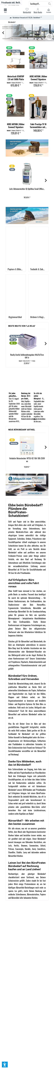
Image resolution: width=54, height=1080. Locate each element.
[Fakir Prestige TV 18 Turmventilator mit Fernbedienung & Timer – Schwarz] (38, 108)
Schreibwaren (21, 894)
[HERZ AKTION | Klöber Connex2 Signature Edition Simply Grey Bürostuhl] (38, 60)
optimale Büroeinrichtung (30, 597)
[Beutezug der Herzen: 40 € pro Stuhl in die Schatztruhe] (27, 381)
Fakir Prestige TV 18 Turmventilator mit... (38, 125)
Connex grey (27, 32)
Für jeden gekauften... (13, 394)
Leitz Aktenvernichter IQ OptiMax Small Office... (27, 189)
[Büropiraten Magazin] (27, 485)
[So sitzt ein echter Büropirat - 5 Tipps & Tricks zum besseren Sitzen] (39, 381)
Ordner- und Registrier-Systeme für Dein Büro (25, 704)
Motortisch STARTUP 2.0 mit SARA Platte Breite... (15, 78)
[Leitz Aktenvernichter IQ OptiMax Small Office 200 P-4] (27, 174)
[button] (5, 1064)
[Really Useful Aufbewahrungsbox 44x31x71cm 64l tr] (27, 341)
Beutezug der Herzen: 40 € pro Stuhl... (25, 396)
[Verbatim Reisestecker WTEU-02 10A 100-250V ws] (27, 445)
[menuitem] (48, 10)
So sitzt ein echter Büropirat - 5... (39, 396)
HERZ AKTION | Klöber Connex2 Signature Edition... (38, 78)
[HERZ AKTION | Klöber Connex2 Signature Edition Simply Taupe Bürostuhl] (15, 108)
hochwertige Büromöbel (17, 611)
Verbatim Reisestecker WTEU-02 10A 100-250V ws (27, 460)
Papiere (43, 894)
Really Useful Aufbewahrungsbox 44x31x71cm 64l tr (27, 356)
